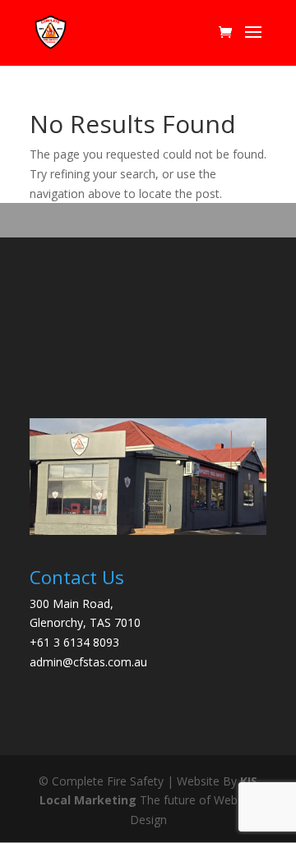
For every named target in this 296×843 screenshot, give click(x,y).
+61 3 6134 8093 (74, 642)
